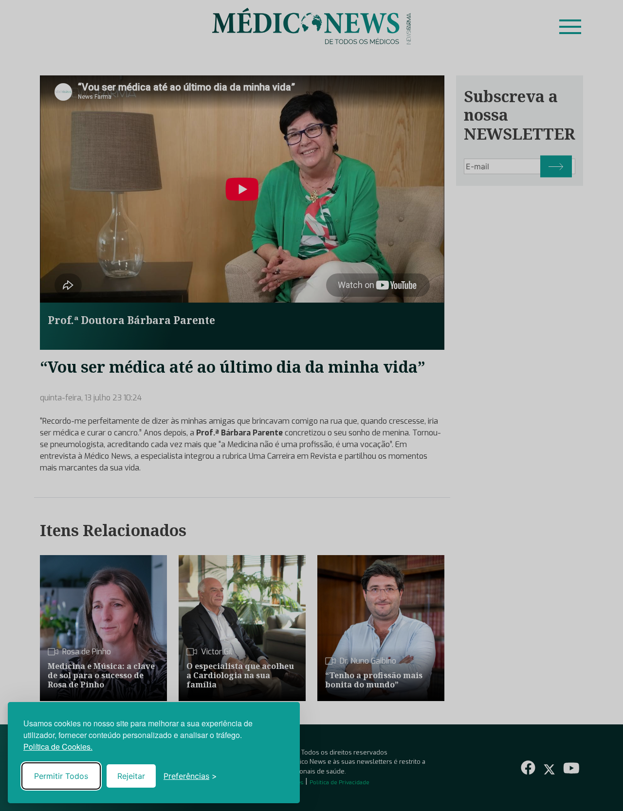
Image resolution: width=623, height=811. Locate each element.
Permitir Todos (61, 776)
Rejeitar (131, 776)
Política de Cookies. (57, 746)
